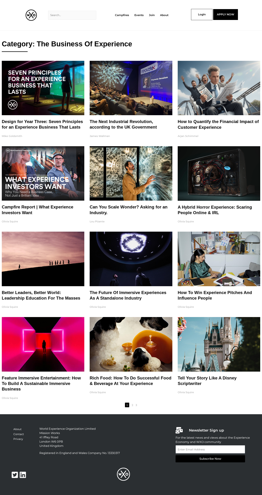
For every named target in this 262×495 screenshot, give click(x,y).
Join (152, 15)
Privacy (18, 439)
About (164, 15)
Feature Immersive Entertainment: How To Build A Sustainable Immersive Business (41, 383)
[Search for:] (72, 15)
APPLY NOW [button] (225, 14)
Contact (18, 434)
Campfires (122, 15)
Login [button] (202, 14)
